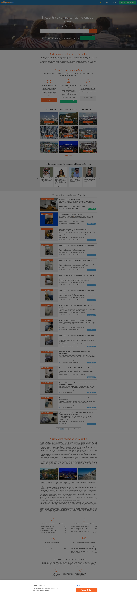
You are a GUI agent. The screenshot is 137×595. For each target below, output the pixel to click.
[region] (68, 587)
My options (79, 585)
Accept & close (86, 590)
